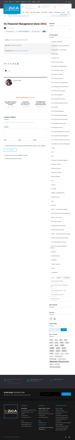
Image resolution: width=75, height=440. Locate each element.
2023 (52, 351)
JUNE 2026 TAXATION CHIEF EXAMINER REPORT (10, 103)
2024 (58, 351)
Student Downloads (55, 255)
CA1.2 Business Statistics (57, 74)
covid (62, 353)
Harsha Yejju (11, 28)
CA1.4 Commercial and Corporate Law (59, 82)
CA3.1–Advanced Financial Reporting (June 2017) (59, 286)
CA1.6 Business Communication (58, 90)
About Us (11, 1)
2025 (64, 351)
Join (29, 1)
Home (23, 12)
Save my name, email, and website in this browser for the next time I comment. (26, 146)
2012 (65, 340)
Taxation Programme (23, 31)
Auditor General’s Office (61, 430)
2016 (9, 71)
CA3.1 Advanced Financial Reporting (59, 115)
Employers (33, 12)
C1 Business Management (57, 41)
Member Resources (55, 197)
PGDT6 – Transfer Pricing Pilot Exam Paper (60, 233)
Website (35, 140)
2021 (58, 348)
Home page (53, 188)
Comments (66, 277)
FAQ (52, 180)
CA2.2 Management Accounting (58, 98)
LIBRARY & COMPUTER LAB (57, 192)
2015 (61, 343)
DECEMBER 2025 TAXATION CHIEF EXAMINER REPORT (40, 103)
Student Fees (42, 429)
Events (63, 12)
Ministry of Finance (60, 410)
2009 (51, 340)
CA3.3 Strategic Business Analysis (58, 123)
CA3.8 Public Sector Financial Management (60, 143)
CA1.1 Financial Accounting (57, 70)
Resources (53, 251)
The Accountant (55, 367)
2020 (52, 348)
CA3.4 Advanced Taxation (56, 127)
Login (6, 1)
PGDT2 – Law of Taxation (56, 217)
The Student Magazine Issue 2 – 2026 (58, 290)
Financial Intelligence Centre (62, 417)
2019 (62, 345)
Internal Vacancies (62, 359)
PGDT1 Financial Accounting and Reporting (60, 213)
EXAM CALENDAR (55, 176)
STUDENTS (54, 260)
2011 (60, 340)
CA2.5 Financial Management (57, 111)
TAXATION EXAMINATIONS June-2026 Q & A (25, 103)
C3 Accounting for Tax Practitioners (58, 49)
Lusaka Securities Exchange (62, 428)
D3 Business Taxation (56, 164)
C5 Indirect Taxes (55, 58)
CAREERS (57, 353)
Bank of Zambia (59, 408)
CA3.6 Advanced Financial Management (59, 135)
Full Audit (53, 184)
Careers (34, 1)
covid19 (51, 356)
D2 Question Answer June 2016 (20, 51)
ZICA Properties (57, 12)
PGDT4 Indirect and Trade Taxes (58, 225)
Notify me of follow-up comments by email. (17, 155)
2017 (51, 346)
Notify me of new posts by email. (14, 159)
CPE (52, 152)
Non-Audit (53, 205)
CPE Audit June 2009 (55, 298)
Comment (6, 127)
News (52, 201)
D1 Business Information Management (59, 160)
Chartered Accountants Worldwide (63, 423)
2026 (51, 353)
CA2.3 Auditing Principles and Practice (59, 103)
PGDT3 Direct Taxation (56, 221)
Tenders (17, 1)
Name (5, 140)
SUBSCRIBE (66, 394)
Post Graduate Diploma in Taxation (58, 242)
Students (27, 12)
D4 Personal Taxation (55, 168)
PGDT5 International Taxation (57, 229)
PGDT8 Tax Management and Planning (59, 237)
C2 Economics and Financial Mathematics (60, 45)
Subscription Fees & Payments (46, 427)
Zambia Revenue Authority (61, 415)
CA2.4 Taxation (54, 107)
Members (38, 12)
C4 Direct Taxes (54, 53)
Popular (52, 277)
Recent (59, 277)
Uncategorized (54, 272)
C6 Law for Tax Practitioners (57, 62)
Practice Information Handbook (57, 281)
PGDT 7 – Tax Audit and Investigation (59, 209)
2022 (64, 348)
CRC (52, 156)
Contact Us (23, 1)
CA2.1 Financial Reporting (56, 94)
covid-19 (66, 353)
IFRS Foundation (59, 424)
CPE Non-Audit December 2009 (57, 294)
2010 (56, 340)
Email (20, 140)
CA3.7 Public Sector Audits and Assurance (60, 139)
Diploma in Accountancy (56, 172)
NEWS (38, 1)
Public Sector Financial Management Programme (58, 247)
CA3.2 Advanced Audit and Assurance (59, 119)
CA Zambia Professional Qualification (59, 66)
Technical (50, 12)
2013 (51, 343)
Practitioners (44, 12)
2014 (56, 343)
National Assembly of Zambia (62, 426)
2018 (56, 345)
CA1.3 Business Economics (57, 78)
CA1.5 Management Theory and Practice (60, 86)
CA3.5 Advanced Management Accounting (60, 131)
